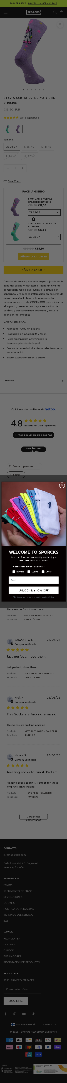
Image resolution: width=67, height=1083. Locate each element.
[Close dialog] (61, 485)
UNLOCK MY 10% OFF (33, 590)
